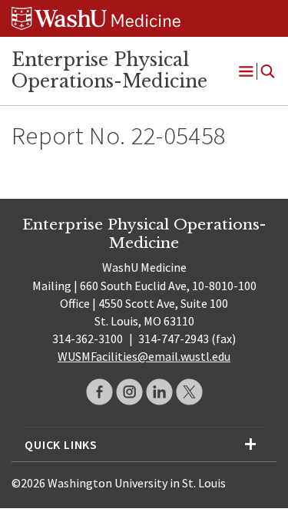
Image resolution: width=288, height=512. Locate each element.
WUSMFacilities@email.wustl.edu (144, 356)
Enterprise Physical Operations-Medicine (109, 70)
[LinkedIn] (159, 391)
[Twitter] (189, 391)
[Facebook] (99, 391)
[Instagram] (129, 391)
